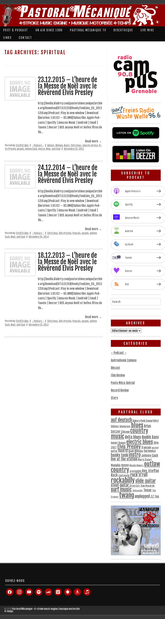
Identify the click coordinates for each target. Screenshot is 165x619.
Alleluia (59, 145)
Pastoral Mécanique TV (88, 30)
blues (137, 425)
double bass (150, 437)
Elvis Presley (65, 233)
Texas (147, 490)
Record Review (120, 390)
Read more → (93, 141)
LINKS (7, 37)
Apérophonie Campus (123, 360)
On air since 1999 (49, 30)
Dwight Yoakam (118, 442)
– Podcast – (119, 353)
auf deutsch (121, 420)
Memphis (116, 465)
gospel (20, 148)
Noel (48, 148)
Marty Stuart (145, 459)
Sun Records (148, 485)
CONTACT (25, 37)
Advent (50, 145)
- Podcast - (38, 145)
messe (41, 148)
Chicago (125, 431)
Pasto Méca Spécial (123, 383)
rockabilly (123, 480)
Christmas (76, 145)
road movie (124, 475)
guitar (114, 451)
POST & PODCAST (15, 30)
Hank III (123, 451)
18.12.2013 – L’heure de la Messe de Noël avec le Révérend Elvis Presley (67, 262)
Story (114, 398)
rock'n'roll (139, 474)
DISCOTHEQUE (123, 30)
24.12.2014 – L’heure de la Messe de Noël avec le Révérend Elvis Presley (67, 174)
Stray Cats (135, 485)
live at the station (124, 459)
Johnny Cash (31, 148)
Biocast (115, 368)
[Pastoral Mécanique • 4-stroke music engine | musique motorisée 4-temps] (81, 15)
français (76, 233)
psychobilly (135, 471)
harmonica (150, 451)
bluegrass (125, 426)
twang (126, 495)
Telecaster (137, 490)
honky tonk (119, 455)
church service (90, 145)
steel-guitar (120, 485)
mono (125, 465)
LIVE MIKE (147, 30)
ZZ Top (154, 496)
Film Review (118, 375)
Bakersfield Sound (143, 420)
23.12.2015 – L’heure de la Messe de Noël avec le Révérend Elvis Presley (67, 86)
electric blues (139, 442)
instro (135, 455)
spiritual (56, 148)
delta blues (133, 437)
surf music (121, 489)
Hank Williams (135, 451)
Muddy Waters (137, 465)
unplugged (142, 496)
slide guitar (145, 481)
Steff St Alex (22, 145)
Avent (67, 145)
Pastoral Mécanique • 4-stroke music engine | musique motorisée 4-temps (42, 610)
